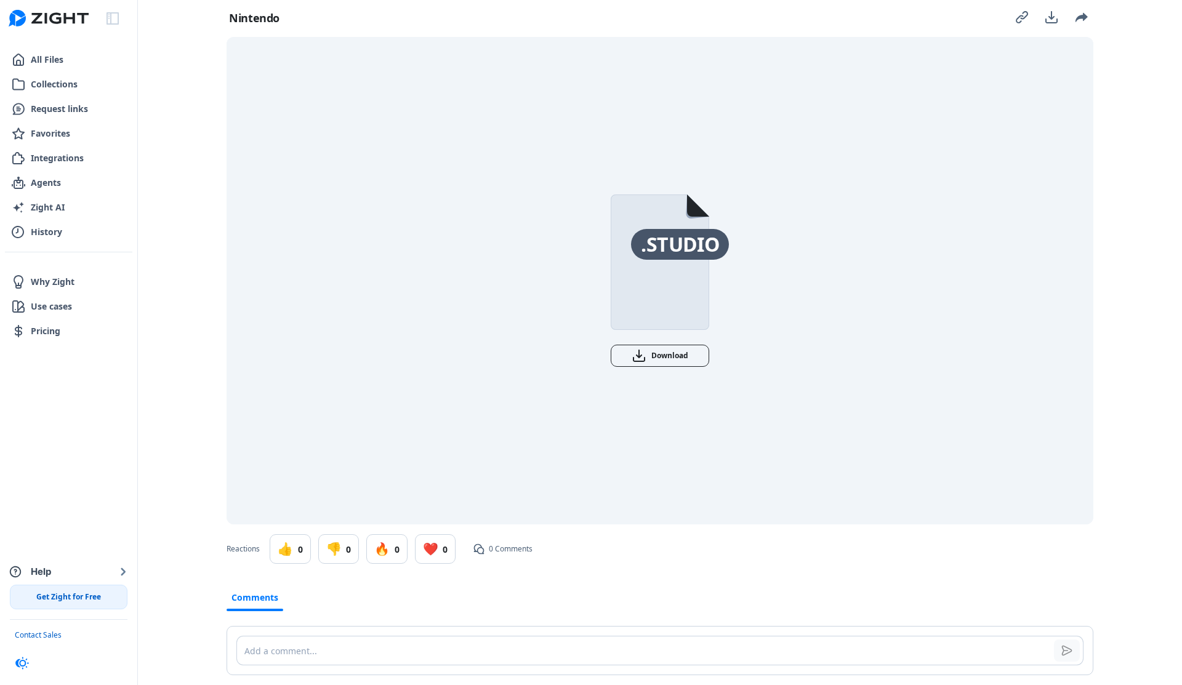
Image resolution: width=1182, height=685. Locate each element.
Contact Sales (38, 635)
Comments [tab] (254, 597)
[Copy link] (1022, 17)
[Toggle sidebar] (113, 18)
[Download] (1051, 17)
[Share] (1081, 17)
